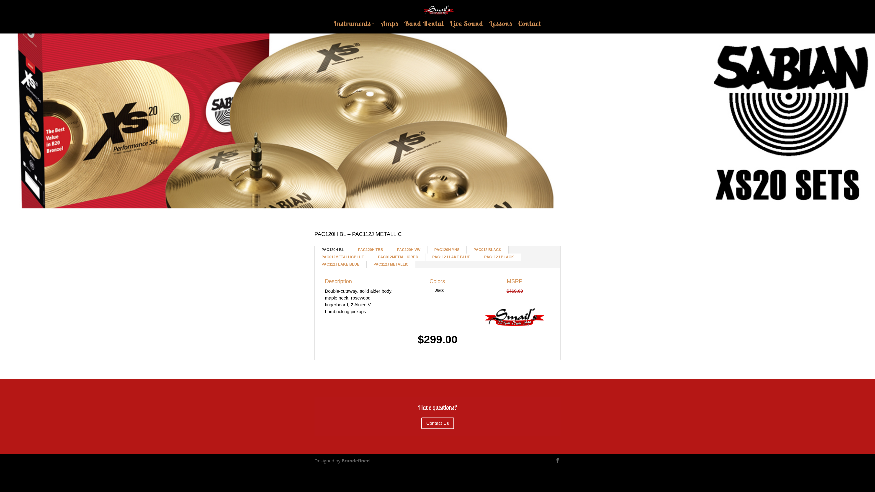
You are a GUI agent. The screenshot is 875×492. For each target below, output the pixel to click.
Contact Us (437, 423)
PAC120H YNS (447, 250)
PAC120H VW (408, 250)
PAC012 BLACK (488, 250)
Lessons (500, 25)
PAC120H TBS (370, 250)
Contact (529, 25)
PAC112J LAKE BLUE (451, 257)
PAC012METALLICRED (398, 257)
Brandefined (356, 461)
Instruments (352, 25)
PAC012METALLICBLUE (343, 257)
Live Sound (466, 25)
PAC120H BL (333, 250)
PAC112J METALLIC (391, 264)
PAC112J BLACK (499, 257)
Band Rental (424, 25)
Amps (389, 25)
